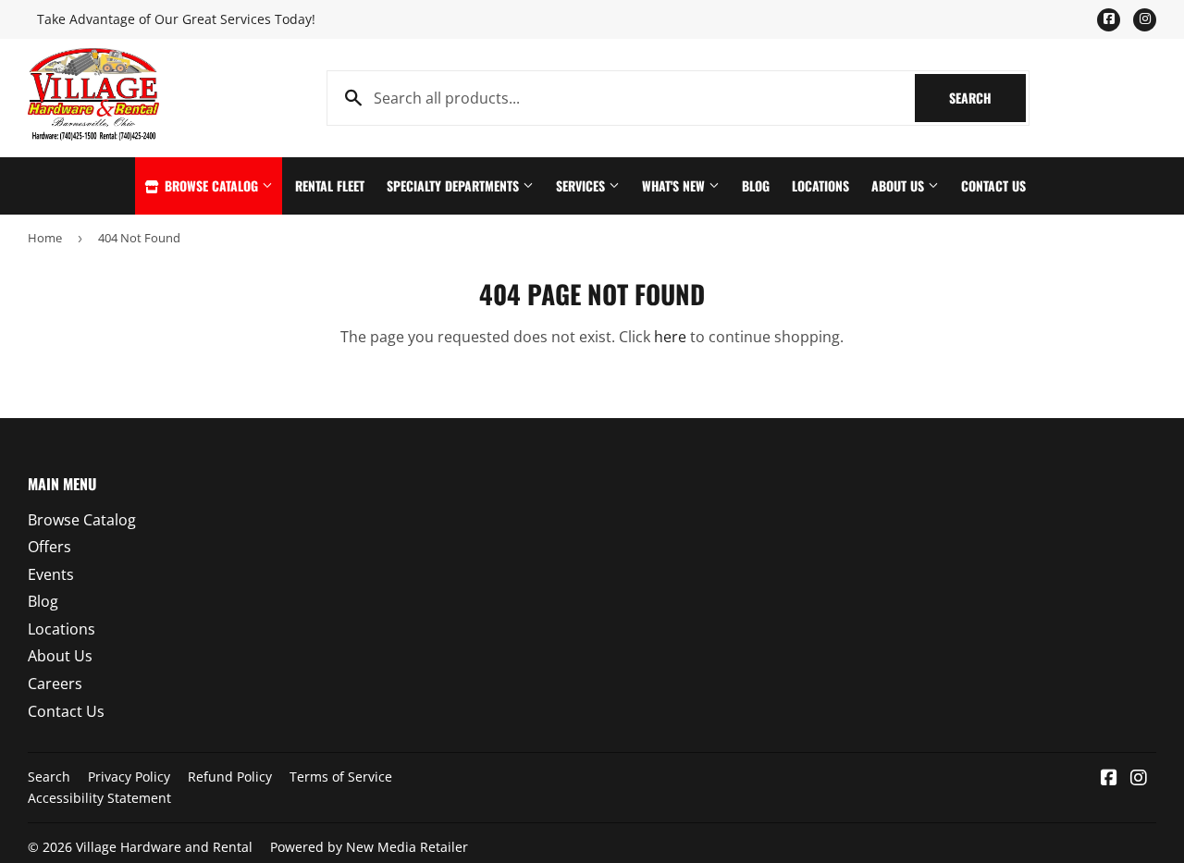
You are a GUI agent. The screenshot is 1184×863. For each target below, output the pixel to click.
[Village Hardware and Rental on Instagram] (1138, 779)
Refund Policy (230, 776)
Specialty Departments (455, 185)
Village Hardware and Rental (164, 847)
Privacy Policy (129, 776)
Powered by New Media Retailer (369, 847)
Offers (49, 546)
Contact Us (993, 185)
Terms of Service (341, 776)
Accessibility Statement (99, 798)
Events (51, 574)
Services (582, 185)
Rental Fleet (329, 185)
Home (45, 237)
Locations (820, 185)
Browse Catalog (211, 185)
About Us (899, 185)
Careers (55, 683)
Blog (756, 185)
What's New (675, 185)
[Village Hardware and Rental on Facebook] (1109, 779)
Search (987, 97)
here (670, 337)
